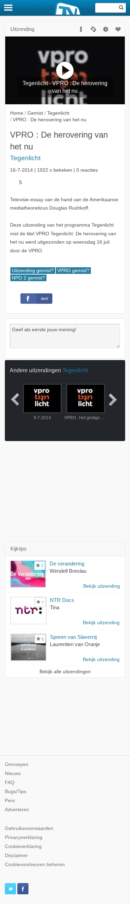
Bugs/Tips (15, 791)
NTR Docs (62, 600)
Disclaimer (16, 855)
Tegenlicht (25, 158)
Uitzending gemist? (33, 270)
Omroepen (16, 764)
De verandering (67, 564)
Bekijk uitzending (101, 586)
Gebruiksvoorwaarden (29, 828)
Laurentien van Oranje (75, 644)
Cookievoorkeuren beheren (35, 864)
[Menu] (8, 8)
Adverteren (17, 809)
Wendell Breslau (68, 571)
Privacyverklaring (23, 837)
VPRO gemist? (73, 270)
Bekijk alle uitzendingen (65, 671)
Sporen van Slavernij (73, 637)
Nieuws (13, 773)
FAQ (10, 782)
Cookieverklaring (23, 846)
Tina (54, 607)
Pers (10, 800)
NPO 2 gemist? (28, 277)
